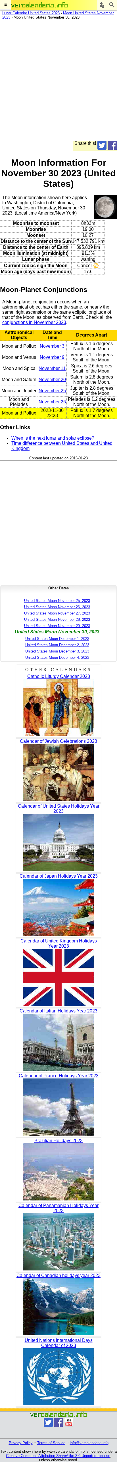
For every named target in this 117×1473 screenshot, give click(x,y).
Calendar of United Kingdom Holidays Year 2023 (58, 943)
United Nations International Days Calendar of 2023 (59, 1343)
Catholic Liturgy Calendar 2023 (58, 676)
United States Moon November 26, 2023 (57, 607)
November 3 (52, 346)
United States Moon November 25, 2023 (57, 601)
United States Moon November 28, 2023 (57, 619)
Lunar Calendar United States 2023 (31, 13)
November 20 (52, 379)
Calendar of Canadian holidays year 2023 (58, 1275)
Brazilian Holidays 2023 (58, 1140)
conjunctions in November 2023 (34, 322)
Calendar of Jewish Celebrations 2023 (58, 741)
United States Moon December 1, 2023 (57, 639)
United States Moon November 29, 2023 (57, 626)
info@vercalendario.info (89, 1443)
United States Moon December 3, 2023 (57, 651)
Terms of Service (51, 1443)
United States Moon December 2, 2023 (57, 645)
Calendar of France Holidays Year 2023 (59, 1075)
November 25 (52, 390)
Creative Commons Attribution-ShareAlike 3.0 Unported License (58, 1456)
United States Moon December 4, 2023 (57, 657)
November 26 (52, 401)
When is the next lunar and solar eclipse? (52, 438)
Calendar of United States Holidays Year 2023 (58, 809)
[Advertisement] (58, 82)
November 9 (52, 357)
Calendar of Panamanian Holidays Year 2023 (58, 1208)
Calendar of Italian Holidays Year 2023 (58, 1010)
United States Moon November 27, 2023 (57, 613)
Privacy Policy (21, 1443)
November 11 (52, 368)
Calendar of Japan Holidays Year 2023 (59, 876)
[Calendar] (39, 5)
